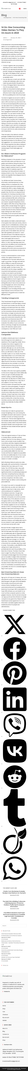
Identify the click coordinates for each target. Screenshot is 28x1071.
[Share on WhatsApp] (15, 881)
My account (6, 1017)
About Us (5, 1028)
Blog (4, 1031)
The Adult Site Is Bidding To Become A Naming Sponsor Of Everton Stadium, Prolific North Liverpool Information (14, 904)
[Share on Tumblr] (15, 826)
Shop (4, 1008)
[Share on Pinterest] (15, 685)
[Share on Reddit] (15, 788)
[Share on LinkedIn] (15, 712)
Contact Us (6, 1034)
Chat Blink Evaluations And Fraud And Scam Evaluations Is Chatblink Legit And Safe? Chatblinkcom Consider (14, 915)
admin (5, 38)
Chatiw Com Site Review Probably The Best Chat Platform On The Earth (14, 892)
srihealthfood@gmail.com (13, 1061)
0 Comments (4, 939)
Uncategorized (7, 39)
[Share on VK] (15, 764)
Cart (4, 1011)
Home (4, 1005)
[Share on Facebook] (15, 660)
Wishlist (5, 1020)
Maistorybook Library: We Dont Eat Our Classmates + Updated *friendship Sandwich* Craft (13, 942)
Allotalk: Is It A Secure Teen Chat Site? (10, 957)
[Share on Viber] (15, 736)
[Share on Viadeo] (15, 854)
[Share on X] (15, 636)
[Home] (1, 17)
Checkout (5, 1014)
